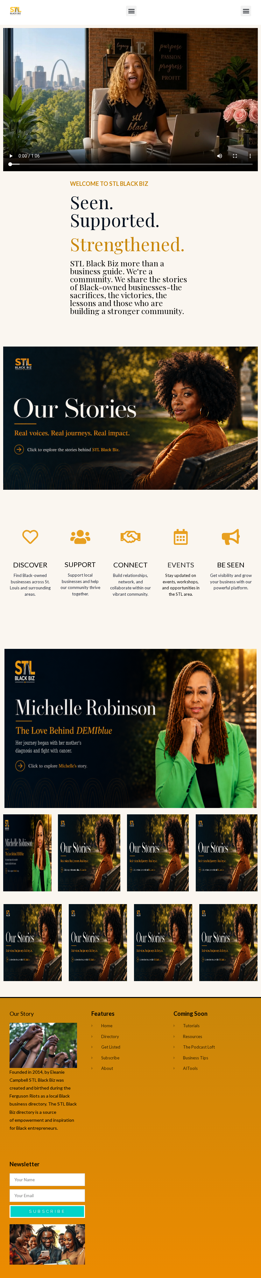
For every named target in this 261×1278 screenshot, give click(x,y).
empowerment (30, 1120)
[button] (131, 11)
